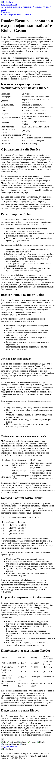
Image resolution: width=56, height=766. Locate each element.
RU (2, 763)
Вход (3, 4)
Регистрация (11, 4)
